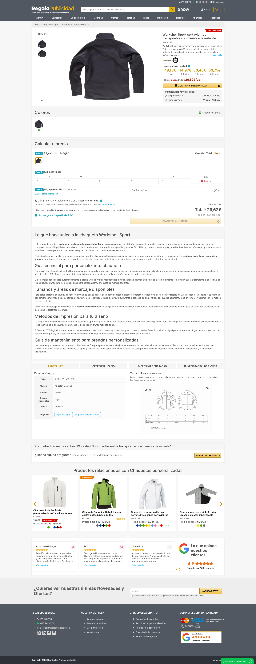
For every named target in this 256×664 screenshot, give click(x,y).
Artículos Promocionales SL (62, 660)
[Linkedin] (44, 633)
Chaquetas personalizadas (86, 414)
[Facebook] (49, 633)
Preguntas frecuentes (147, 619)
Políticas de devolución (148, 627)
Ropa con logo (63, 414)
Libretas (180, 17)
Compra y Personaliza (192, 85)
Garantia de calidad (97, 623)
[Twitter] (39, 633)
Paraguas (215, 17)
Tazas (146, 17)
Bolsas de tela (78, 17)
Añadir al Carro (176, 221)
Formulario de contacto (148, 632)
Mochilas (98, 17)
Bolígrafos (162, 17)
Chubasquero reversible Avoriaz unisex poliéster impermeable (198, 513)
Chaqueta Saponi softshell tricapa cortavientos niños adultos (101, 513)
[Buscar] (172, 9)
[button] (189, 65)
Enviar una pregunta (208, 455)
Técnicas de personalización (151, 623)
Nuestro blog (93, 632)
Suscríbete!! (212, 591)
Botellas (131, 17)
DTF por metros (95, 627)
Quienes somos (95, 619)
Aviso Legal (218, 660)
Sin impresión (139, 190)
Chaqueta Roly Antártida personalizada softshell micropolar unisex (53, 513)
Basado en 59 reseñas (201, 641)
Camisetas (57, 17)
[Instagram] (54, 633)
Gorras (114, 17)
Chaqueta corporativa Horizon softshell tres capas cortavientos (149, 513)
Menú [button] (39, 17)
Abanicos (197, 17)
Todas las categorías (146, 636)
